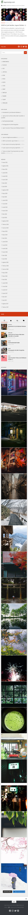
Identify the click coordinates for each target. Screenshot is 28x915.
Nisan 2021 (4, 169)
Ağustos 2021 (5, 166)
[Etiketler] (23, 320)
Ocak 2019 (4, 245)
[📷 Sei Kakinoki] (14, 772)
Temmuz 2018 (5, 265)
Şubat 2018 (4, 283)
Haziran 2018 (5, 269)
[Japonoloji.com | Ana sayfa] (10, 2)
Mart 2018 (4, 279)
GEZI (3, 68)
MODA (3, 79)
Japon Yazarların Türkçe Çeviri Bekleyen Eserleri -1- (13, 128)
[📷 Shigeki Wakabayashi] (14, 434)
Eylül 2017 (4, 300)
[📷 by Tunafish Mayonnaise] (14, 694)
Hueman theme (21, 907)
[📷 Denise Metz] (14, 538)
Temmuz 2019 (5, 224)
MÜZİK (3, 82)
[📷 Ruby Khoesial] (14, 408)
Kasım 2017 (4, 293)
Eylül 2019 (4, 217)
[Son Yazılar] (4, 320)
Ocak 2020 (4, 203)
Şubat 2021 (4, 172)
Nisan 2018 (4, 276)
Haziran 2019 (5, 228)
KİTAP (3, 75)
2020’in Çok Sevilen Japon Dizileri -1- (13, 25)
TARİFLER (4, 92)
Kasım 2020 (4, 179)
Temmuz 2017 (5, 307)
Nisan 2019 (4, 234)
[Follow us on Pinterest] (26, 46)
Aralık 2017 (4, 290)
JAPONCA (4, 72)
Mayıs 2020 (4, 193)
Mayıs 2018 (4, 272)
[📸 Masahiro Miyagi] (14, 382)
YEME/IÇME (4, 103)
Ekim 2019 (4, 214)
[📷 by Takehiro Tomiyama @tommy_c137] (14, 668)
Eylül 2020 (4, 186)
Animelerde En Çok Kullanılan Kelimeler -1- (11, 112)
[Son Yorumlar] (17, 320)
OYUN (3, 85)
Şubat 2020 (4, 200)
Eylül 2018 (4, 259)
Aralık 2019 (4, 207)
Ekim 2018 (4, 255)
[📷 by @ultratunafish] (14, 746)
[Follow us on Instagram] (21, 46)
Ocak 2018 (4, 286)
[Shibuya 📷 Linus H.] (14, 798)
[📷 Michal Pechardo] (14, 590)
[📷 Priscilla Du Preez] (14, 642)
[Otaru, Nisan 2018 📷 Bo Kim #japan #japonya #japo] (14, 876)
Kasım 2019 (4, 210)
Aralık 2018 (4, 248)
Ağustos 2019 (5, 221)
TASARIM (4, 96)
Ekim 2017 (4, 296)
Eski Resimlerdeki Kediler (7, 121)
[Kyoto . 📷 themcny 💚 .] (14, 824)
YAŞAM (4, 99)
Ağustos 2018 (5, 262)
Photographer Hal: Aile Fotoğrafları (10, 124)
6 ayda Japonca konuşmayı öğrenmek (11, 144)
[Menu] (26, 2)
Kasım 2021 (4, 162)
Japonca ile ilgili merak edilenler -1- (10, 137)
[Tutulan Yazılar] (11, 320)
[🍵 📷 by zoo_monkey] (14, 720)
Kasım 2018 (4, 252)
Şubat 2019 (4, 241)
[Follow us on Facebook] (19, 46)
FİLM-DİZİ (3, 23)
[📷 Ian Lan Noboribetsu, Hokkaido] (14, 512)
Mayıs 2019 (4, 231)
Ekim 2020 (4, 183)
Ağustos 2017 (5, 303)
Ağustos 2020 (5, 190)
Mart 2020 (4, 197)
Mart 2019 (4, 238)
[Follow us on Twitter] (23, 46)
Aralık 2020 (4, 176)
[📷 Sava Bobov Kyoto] (14, 486)
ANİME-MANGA (5, 61)
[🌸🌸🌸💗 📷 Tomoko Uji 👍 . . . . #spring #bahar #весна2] (14, 850)
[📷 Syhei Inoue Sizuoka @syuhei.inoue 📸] (14, 616)
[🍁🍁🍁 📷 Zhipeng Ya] (14, 564)
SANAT (3, 89)
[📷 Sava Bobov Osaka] (14, 460)
